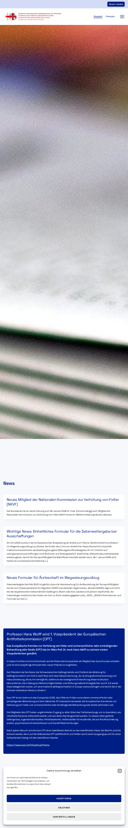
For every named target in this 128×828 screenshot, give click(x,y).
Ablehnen (64, 807)
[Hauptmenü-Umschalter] (121, 16)
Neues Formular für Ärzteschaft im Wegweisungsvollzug (53, 577)
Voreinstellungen (64, 817)
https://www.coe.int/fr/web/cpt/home (28, 745)
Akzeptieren (63, 798)
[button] (119, 770)
